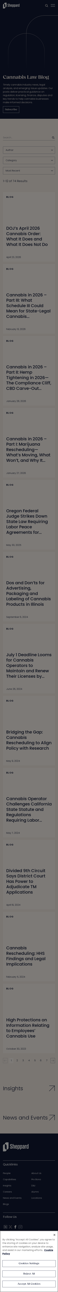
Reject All (29, 1273)
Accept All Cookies (29, 1284)
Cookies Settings (29, 1263)
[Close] (54, 1235)
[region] (29, 1261)
